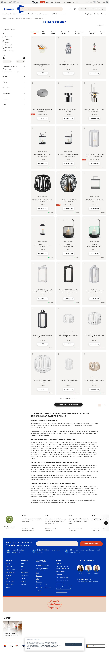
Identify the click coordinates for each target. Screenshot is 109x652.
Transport (39, 576)
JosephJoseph (25, 575)
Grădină (8, 575)
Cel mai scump (53, 32)
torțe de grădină (69, 502)
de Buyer (23, 581)
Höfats (38, 435)
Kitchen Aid (24, 572)
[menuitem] (6, 14)
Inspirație (88, 14)
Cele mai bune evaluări (79, 32)
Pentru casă (9, 584)
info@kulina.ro (84, 579)
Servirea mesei (10, 569)
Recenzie (58, 563)
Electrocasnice (10, 572)
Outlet (8, 587)
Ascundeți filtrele (9, 29)
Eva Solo (23, 584)
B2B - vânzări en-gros (62, 577)
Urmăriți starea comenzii (63, 589)
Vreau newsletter (91, 543)
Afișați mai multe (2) (8, 50)
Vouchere (39, 581)
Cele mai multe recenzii (65, 32)
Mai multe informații (51, 646)
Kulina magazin (60, 571)
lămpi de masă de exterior (53, 502)
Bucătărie (9, 566)
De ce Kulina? (60, 583)
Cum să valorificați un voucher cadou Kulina (62, 567)
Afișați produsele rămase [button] (68, 404)
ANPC (37, 579)
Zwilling (23, 578)
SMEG (23, 569)
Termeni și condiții (41, 584)
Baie (7, 578)
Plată (37, 573)
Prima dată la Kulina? (62, 580)
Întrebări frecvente (61, 592)
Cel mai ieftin (44, 32)
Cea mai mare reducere (93, 32)
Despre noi (59, 574)
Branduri (8, 563)
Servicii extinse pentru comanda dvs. (42, 569)
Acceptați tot (73, 644)
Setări (28, 648)
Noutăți (96, 14)
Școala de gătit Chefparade (64, 586)
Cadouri (103, 14)
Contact (38, 590)
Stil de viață (9, 581)
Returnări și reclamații (42, 565)
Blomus (33, 435)
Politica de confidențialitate (44, 587)
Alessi (23, 566)
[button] (68, 33)
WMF (22, 563)
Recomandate (35, 31)
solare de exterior (37, 502)
